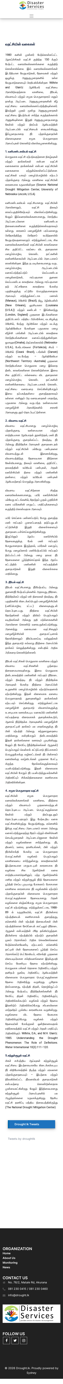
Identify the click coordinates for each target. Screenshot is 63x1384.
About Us (9, 1258)
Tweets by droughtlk (21, 1138)
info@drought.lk (18, 1295)
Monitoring (10, 1262)
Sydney (31, 1372)
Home (6, 1253)
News (6, 1267)
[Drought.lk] (31, 5)
